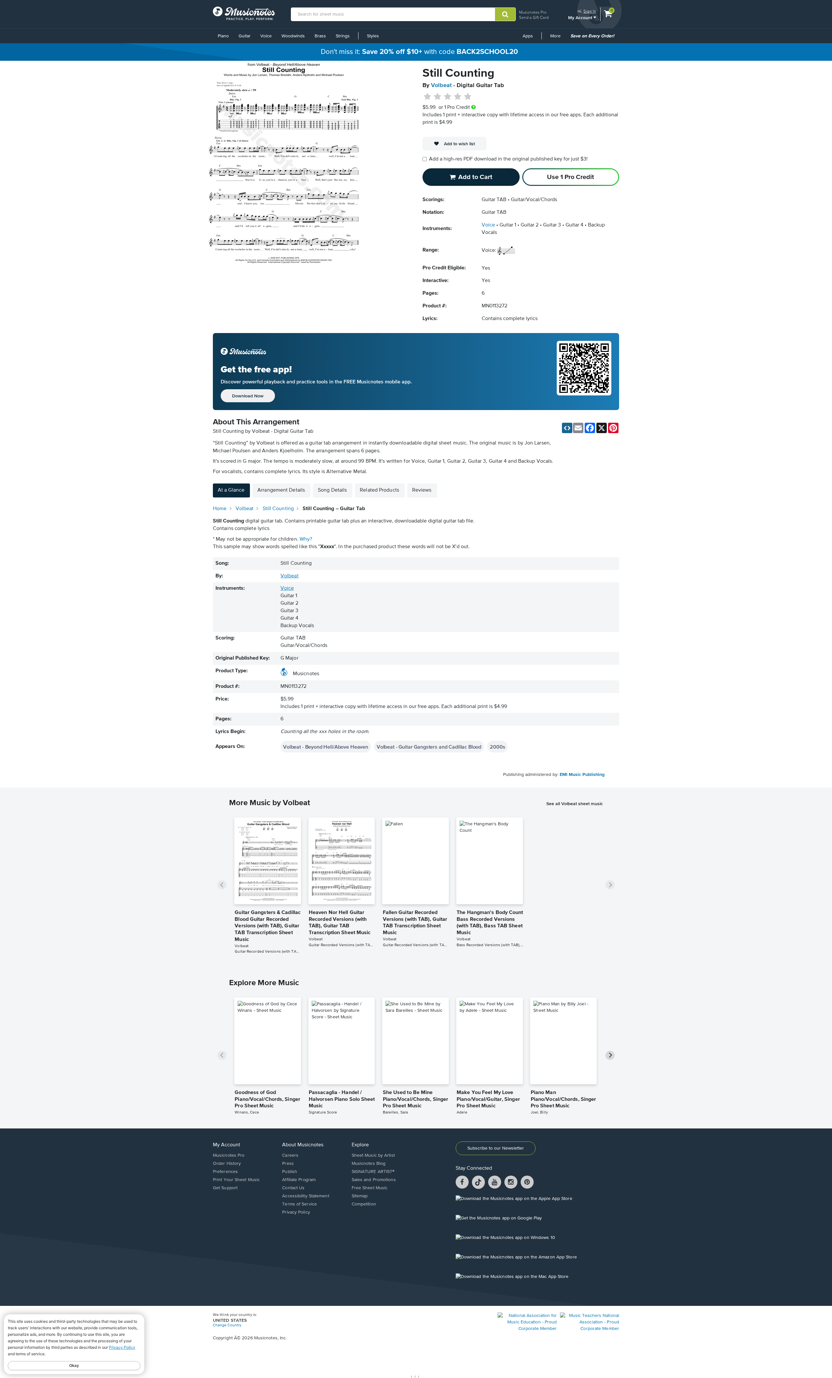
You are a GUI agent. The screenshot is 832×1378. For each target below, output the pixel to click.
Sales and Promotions (374, 1180)
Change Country (227, 1325)
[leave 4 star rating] (458, 97)
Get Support (225, 1188)
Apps (528, 36)
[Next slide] (610, 884)
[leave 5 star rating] (467, 97)
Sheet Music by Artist (373, 1155)
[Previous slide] (222, 884)
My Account (580, 17)
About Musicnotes (302, 1145)
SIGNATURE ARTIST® (373, 1171)
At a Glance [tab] (231, 490)
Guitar (245, 36)
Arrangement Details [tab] (281, 490)
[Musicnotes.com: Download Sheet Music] (244, 13)
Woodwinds (293, 36)
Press (288, 1163)
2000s (497, 747)
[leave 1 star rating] (427, 97)
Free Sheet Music (370, 1188)
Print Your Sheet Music (236, 1180)
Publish (289, 1171)
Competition (364, 1204)
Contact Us (293, 1188)
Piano (223, 36)
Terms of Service (299, 1204)
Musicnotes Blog (369, 1163)
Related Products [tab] (379, 490)
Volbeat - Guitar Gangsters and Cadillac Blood (429, 747)
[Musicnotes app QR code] (584, 372)
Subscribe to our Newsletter (495, 1148)
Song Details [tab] (332, 490)
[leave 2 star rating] (438, 97)
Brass (320, 36)
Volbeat (441, 85)
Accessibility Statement (305, 1196)
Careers (290, 1155)
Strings (343, 36)
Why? (306, 539)
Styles (373, 36)
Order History (227, 1163)
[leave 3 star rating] (448, 97)
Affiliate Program (299, 1180)
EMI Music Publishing (582, 774)
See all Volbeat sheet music (574, 803)
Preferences (225, 1171)
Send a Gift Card (534, 17)
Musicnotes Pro (532, 12)
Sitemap (360, 1196)
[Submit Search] (505, 14)
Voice (266, 36)
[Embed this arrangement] (567, 428)
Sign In (589, 11)
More (558, 38)
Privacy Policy (296, 1212)
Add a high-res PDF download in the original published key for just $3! (508, 159)
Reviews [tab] (422, 490)
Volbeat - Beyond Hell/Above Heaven (325, 747)
